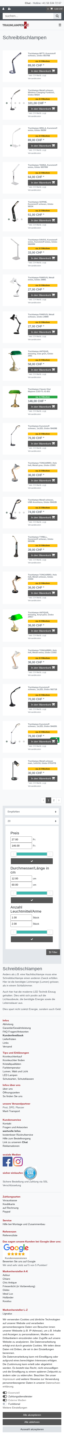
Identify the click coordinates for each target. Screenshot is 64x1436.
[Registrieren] (10, 9)
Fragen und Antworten (15, 1127)
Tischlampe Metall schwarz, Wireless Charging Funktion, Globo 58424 (41, 92)
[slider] (13, 854)
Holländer (8, 1297)
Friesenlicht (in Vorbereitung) (19, 1286)
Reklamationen (11, 1145)
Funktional (14, 1403)
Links (6, 1042)
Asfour (6, 1275)
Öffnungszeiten (11, 1092)
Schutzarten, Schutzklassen (18, 1078)
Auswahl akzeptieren (32, 1429)
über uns (8, 1088)
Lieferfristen (9, 1039)
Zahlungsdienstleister (20, 1396)
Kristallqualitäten (12, 1063)
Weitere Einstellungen (15, 1407)
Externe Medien (17, 1400)
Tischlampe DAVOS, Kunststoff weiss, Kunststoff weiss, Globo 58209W (42, 242)
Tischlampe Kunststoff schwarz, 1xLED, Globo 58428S (42, 725)
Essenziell (14, 1392)
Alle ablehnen (32, 1422)
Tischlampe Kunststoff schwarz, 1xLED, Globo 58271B (42, 688)
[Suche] (57, 16)
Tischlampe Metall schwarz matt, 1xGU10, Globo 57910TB (42, 762)
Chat (28, 3)
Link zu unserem (15, 1142)
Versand (7, 1046)
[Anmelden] (3, 9)
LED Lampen (10, 1075)
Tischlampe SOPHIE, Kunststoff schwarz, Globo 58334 (40, 204)
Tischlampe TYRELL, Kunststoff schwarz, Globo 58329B (40, 539)
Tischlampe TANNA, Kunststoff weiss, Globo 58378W (42, 166)
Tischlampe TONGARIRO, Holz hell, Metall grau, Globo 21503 (42, 464)
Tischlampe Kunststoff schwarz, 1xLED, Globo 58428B (42, 427)
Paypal (6, 1211)
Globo (6, 1290)
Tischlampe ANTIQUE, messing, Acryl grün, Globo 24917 (41, 614)
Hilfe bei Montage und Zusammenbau (24, 1224)
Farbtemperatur (11, 1067)
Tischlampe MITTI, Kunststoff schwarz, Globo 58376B (42, 54)
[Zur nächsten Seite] (58, 800)
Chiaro (6, 1278)
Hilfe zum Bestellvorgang (17, 1138)
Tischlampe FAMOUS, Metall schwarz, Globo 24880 (41, 315)
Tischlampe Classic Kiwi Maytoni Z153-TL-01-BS (39, 390)
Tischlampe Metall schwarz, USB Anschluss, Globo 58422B (42, 501)
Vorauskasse (10, 1200)
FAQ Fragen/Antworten (16, 1031)
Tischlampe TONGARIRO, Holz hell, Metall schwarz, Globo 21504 (42, 577)
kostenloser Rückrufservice (18, 1134)
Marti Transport (11, 1111)
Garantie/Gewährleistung (17, 1027)
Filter (54, 952)
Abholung (8, 1024)
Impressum (9, 1379)
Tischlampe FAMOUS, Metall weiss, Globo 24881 (41, 278)
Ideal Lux (8, 1293)
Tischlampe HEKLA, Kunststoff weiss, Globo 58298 (42, 129)
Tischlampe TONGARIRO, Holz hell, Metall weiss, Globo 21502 (42, 651)
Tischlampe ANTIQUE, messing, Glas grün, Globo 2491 (40, 353)
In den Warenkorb (41, 71)
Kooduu (7, 1301)
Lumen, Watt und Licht (15, 1071)
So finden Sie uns (12, 1096)
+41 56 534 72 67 (51, 3)
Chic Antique (10, 1282)
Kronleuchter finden (14, 1060)
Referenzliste (10, 1235)
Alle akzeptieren (32, 1414)
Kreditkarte (9, 1204)
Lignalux (7, 1313)
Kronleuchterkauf (12, 1056)
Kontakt (7, 1123)
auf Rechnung (10, 1207)
